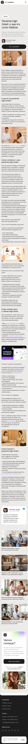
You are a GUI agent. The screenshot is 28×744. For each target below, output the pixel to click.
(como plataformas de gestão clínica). (11, 474)
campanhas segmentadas (15, 336)
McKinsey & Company (15, 145)
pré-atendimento (11, 421)
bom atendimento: (17, 372)
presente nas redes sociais (12, 323)
